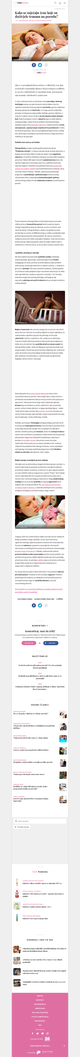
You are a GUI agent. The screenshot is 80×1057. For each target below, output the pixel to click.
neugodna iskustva (38, 125)
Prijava (52, 643)
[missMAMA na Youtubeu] (42, 1033)
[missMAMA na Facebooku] (32, 1033)
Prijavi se (29, 643)
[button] (64, 3)
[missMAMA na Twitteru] (37, 1033)
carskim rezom (30, 440)
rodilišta (40, 560)
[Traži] (55, 3)
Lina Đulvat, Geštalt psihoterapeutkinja (35, 20)
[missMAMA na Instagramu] (47, 1033)
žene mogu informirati (26, 551)
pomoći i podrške (46, 411)
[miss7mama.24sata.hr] (20, 3)
